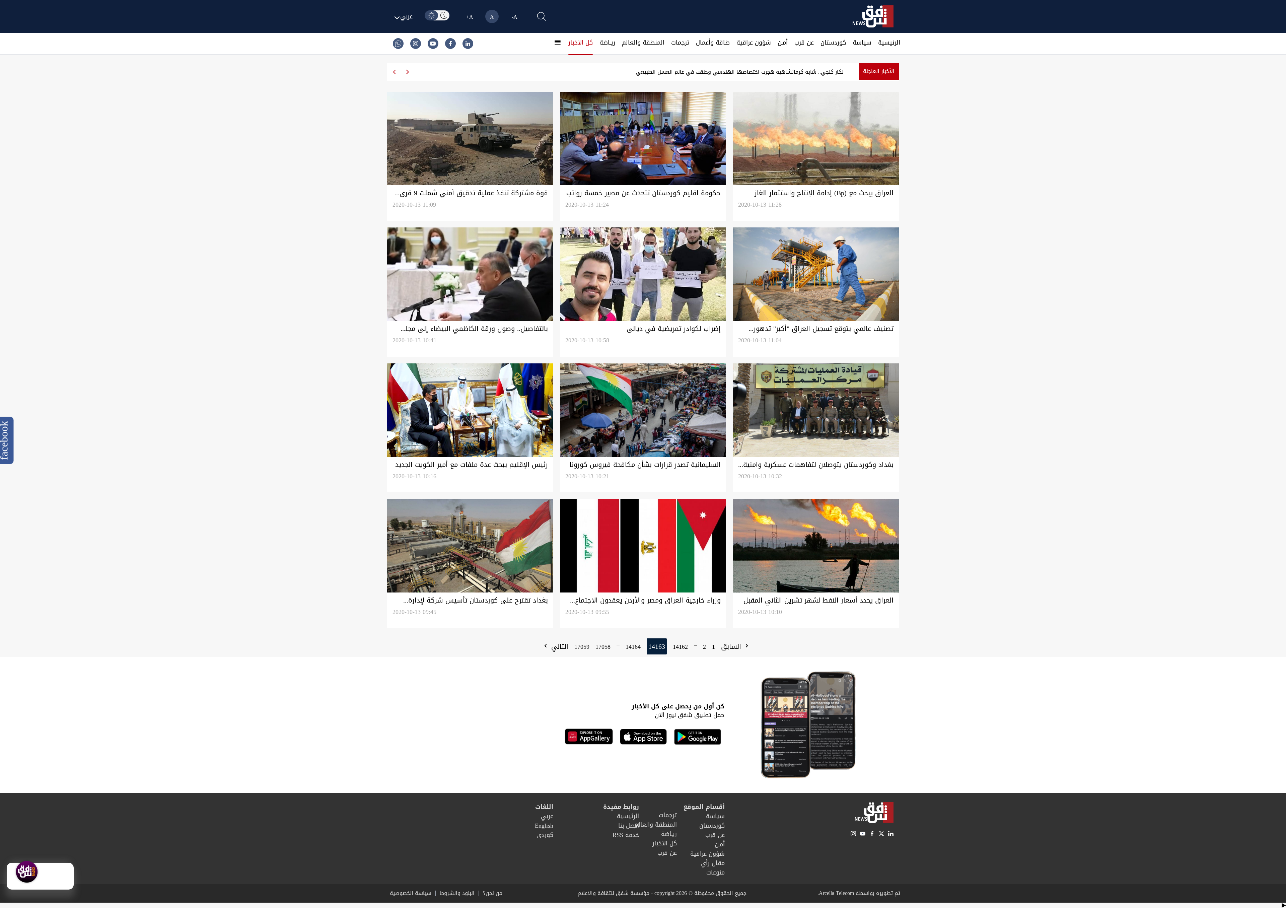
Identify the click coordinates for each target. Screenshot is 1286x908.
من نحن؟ (492, 893)
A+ (469, 17)
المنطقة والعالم (643, 42)
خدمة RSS (626, 835)
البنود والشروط (457, 893)
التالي (558, 646)
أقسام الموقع (704, 807)
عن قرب (804, 42)
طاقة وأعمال (713, 42)
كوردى (545, 835)
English (544, 825)
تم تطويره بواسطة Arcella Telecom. (858, 893)
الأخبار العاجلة (879, 71)
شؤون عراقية (753, 42)
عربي (547, 816)
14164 (633, 646)
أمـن (783, 42)
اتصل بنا (628, 825)
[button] (394, 72)
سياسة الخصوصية (410, 893)
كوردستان (833, 42)
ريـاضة (607, 42)
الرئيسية (889, 42)
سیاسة (862, 42)
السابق (732, 646)
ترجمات (680, 42)
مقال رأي (713, 863)
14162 (680, 646)
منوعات (715, 872)
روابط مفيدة (621, 807)
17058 (603, 646)
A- (514, 17)
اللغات (544, 807)
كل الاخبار (580, 42)
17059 (581, 646)
